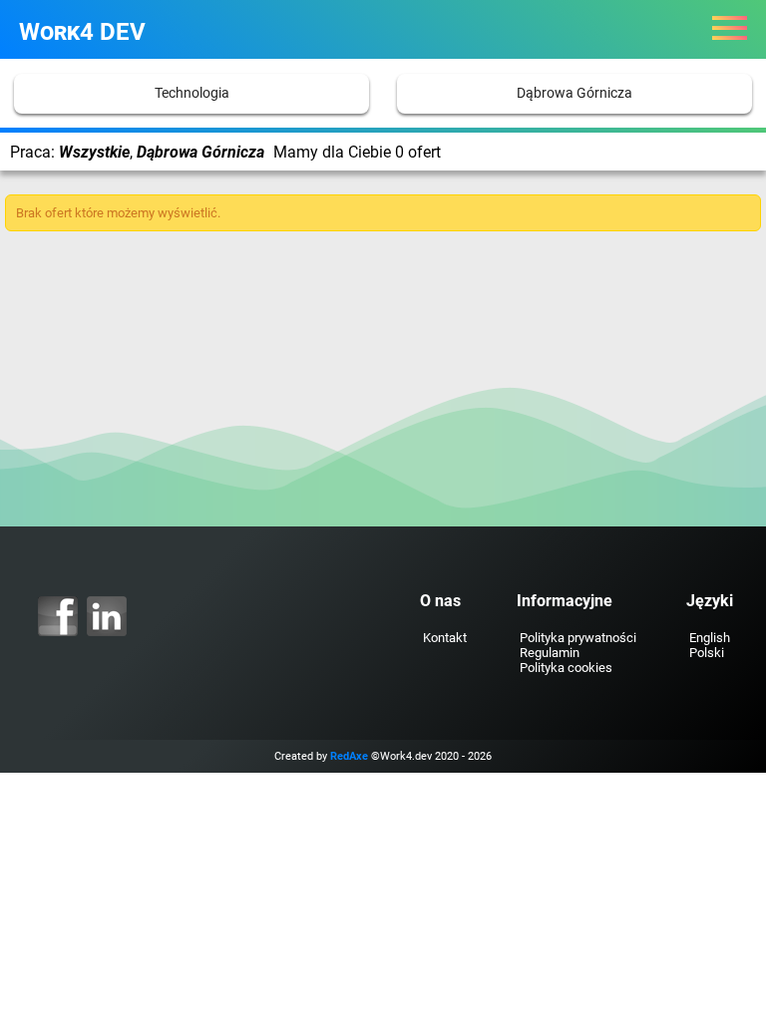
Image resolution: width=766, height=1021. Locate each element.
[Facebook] (58, 616)
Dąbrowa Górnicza (574, 93)
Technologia (192, 93)
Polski (706, 652)
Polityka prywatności (578, 637)
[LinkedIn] (107, 616)
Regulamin (549, 652)
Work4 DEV (82, 32)
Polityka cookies (566, 667)
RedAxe (349, 756)
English (709, 637)
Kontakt (445, 637)
